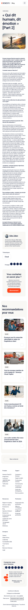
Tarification (5, 483)
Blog (3, 509)
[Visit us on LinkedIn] (6, 567)
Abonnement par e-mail (9, 596)
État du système (19, 493)
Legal (3, 550)
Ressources (5, 513)
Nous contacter (14, 459)
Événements (5, 506)
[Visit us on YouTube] (18, 567)
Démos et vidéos (6, 504)
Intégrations (5, 476)
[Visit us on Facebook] (15, 567)
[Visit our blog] (22, 567)
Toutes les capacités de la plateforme (6, 480)
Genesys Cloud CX (6, 474)
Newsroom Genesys (7, 548)
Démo (3, 486)
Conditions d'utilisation (13, 591)
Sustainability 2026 (7, 541)
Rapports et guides (7, 502)
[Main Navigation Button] (24, 3)
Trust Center (5, 543)
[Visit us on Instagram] (9, 567)
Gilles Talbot (13, 236)
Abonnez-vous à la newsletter (17, 581)
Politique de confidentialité (13, 593)
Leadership (5, 539)
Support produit (19, 478)
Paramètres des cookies (17, 598)
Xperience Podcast (7, 511)
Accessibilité (20, 596)
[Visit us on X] (12, 567)
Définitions (5, 525)
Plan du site (6, 598)
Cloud (7, 257)
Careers (4, 535)
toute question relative (15, 223)
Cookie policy (13, 601)
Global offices (5, 537)
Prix (3, 545)
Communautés (19, 483)
